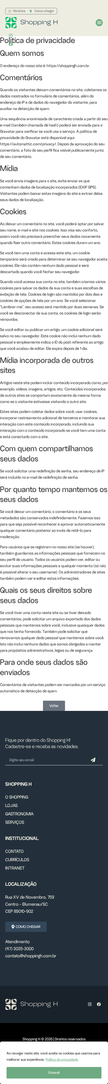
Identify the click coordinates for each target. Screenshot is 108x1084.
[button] (99, 22)
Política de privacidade (62, 1059)
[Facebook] (99, 1004)
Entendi (54, 1073)
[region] (54, 1063)
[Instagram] (11, 35)
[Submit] (93, 760)
